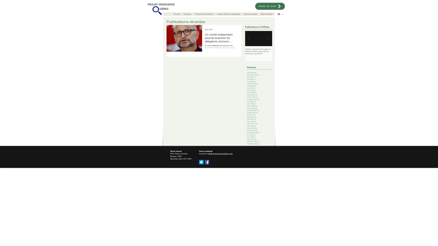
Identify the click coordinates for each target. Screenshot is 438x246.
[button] (187, 14)
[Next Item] (268, 38)
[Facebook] (207, 162)
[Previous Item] (249, 38)
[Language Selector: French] (280, 14)
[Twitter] (201, 162)
